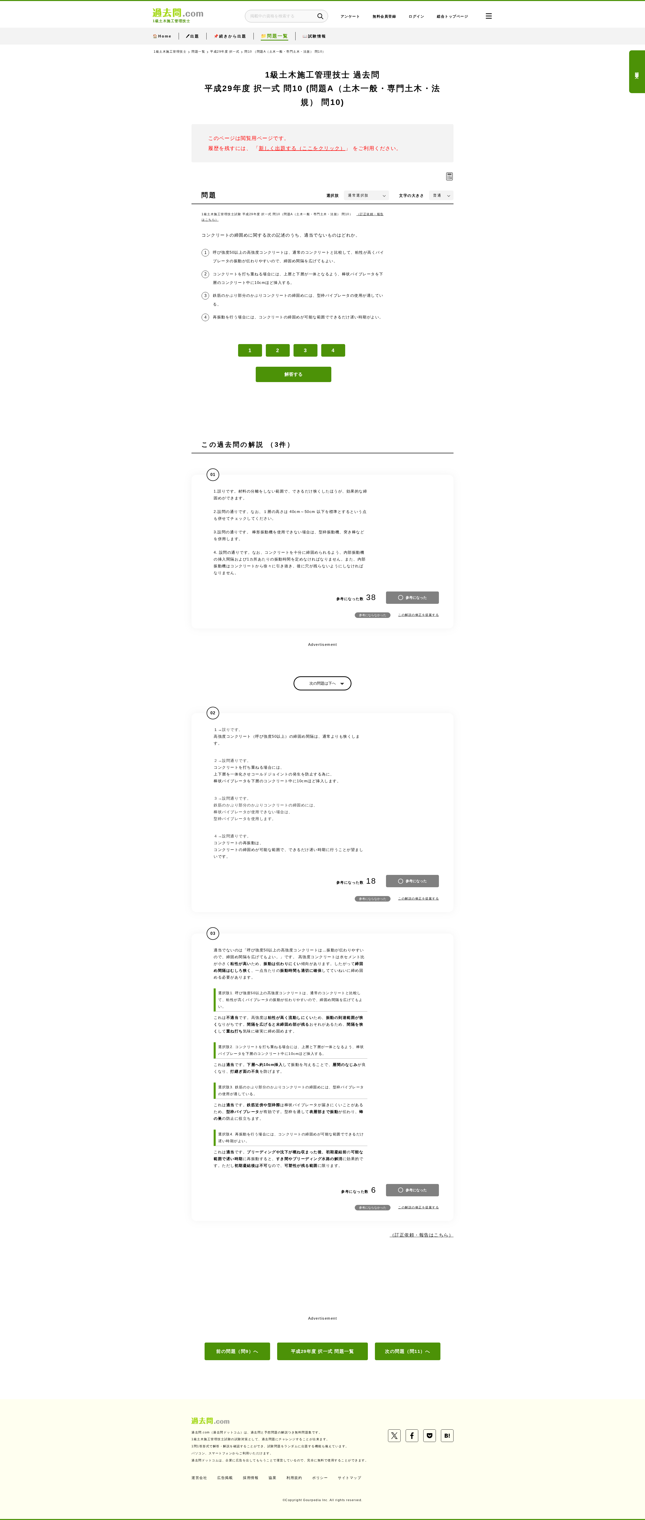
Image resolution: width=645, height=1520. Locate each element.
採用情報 (251, 1478)
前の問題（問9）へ (237, 1351)
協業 (272, 1478)
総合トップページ (452, 16)
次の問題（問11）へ (407, 1351)
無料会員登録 (384, 16)
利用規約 (294, 1478)
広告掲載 (225, 1478)
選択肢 (333, 195)
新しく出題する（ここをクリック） (302, 148)
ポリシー (320, 1478)
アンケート (350, 16)
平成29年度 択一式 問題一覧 (322, 1351)
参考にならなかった (372, 615)
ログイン (416, 16)
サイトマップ (349, 1478)
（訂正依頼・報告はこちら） (422, 1235)
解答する (293, 374)
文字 (411, 195)
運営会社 (199, 1478)
